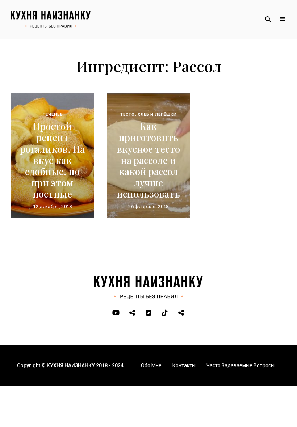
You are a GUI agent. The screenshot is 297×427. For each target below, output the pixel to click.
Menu (282, 19)
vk (149, 313)
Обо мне (151, 365)
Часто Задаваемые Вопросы (240, 365)
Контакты (184, 365)
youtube (116, 313)
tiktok (165, 313)
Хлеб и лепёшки (157, 114)
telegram (132, 313)
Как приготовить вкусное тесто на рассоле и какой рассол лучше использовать (148, 160)
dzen (181, 313)
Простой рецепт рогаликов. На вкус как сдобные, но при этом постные (52, 160)
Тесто (127, 114)
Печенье (53, 114)
